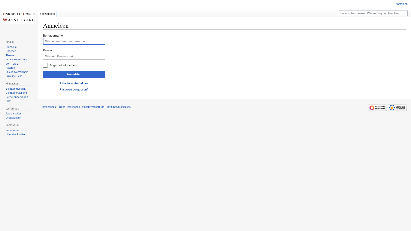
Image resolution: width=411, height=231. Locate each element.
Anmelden (74, 74)
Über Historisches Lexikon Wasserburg (81, 106)
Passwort (49, 50)
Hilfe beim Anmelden (74, 83)
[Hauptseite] (19, 17)
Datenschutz (49, 106)
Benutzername (53, 35)
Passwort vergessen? (74, 89)
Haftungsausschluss (119, 106)
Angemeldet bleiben (63, 65)
